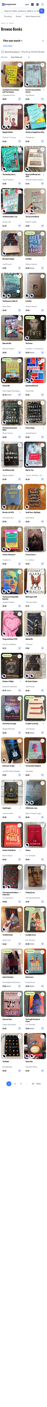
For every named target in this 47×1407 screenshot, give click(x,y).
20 (33, 1084)
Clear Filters (7, 46)
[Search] (41, 11)
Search (11, 23)
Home (3, 23)
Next (38, 1084)
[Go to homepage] (9, 4)
